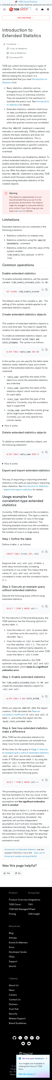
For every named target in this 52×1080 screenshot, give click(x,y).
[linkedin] (26, 1038)
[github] (14, 1038)
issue (20, 211)
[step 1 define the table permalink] (33, 538)
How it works (11, 425)
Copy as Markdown (18, 48)
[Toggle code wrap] (43, 290)
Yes (8, 873)
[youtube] (29, 1043)
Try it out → (26, 8)
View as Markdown (18, 53)
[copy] (46, 290)
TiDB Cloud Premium (28, 2)
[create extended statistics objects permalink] (4, 317)
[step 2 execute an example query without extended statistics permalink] (38, 590)
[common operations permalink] (36, 265)
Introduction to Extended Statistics (20, 849)
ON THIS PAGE (24, 18)
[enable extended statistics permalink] (38, 273)
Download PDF (16, 57)
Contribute (11, 44)
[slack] (38, 1038)
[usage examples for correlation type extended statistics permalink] (18, 505)
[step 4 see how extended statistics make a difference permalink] (27, 731)
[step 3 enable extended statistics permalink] (47, 677)
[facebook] (32, 1038)
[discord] (23, 1043)
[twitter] (20, 1038)
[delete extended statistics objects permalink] (4, 436)
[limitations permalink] (21, 219)
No (19, 873)
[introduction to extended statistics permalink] (43, 35)
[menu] (4, 9)
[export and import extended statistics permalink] (4, 473)
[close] (47, 1058)
